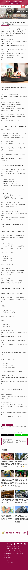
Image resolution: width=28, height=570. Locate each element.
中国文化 (17, 426)
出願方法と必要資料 (7, 551)
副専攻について (17, 548)
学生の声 (21, 553)
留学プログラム (17, 550)
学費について (6, 555)
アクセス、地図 (10, 562)
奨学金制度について (7, 557)
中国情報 (7, 15)
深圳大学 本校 (9, 550)
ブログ (4, 15)
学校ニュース (22, 551)
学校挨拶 (8, 546)
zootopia (4, 426)
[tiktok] (14, 544)
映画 (2, 428)
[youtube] (21, 544)
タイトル (13, 426)
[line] (17, 544)
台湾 (25, 426)
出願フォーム (9, 560)
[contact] (25, 544)
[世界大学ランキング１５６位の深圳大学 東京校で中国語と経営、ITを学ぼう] (6, 6)
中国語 (11, 15)
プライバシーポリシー (18, 559)
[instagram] (10, 544)
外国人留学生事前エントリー (9, 553)
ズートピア (9, 426)
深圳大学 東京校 (10, 548)
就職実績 (17, 553)
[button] (7, 435)
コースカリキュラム (18, 546)
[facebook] (3, 544)
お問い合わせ (9, 559)
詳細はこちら (15, 3)
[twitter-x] (7, 544)
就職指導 (17, 551)
